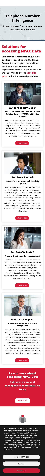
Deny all (21, 464)
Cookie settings (21, 457)
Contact (23, 400)
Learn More (22, 143)
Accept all (21, 471)
